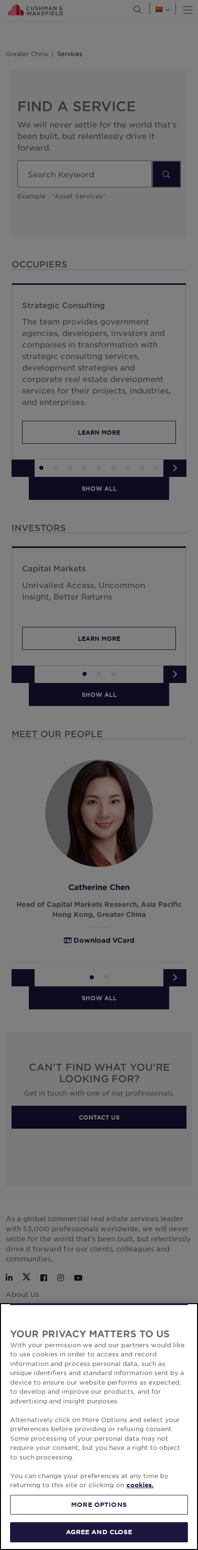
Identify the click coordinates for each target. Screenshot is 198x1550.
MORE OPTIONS (99, 1504)
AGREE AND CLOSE (99, 1532)
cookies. (140, 1485)
